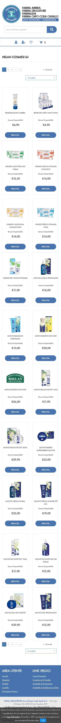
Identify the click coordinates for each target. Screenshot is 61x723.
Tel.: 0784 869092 (42, 707)
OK (43, 720)
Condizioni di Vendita (42, 680)
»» (20, 70)
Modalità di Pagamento (42, 683)
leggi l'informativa (13, 717)
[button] (41, 77)
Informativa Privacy (10, 691)
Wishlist (5, 683)
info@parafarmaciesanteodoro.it (18, 707)
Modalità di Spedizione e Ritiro (46, 687)
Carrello (5, 687)
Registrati (6, 680)
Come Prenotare (39, 676)
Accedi (5, 676)
